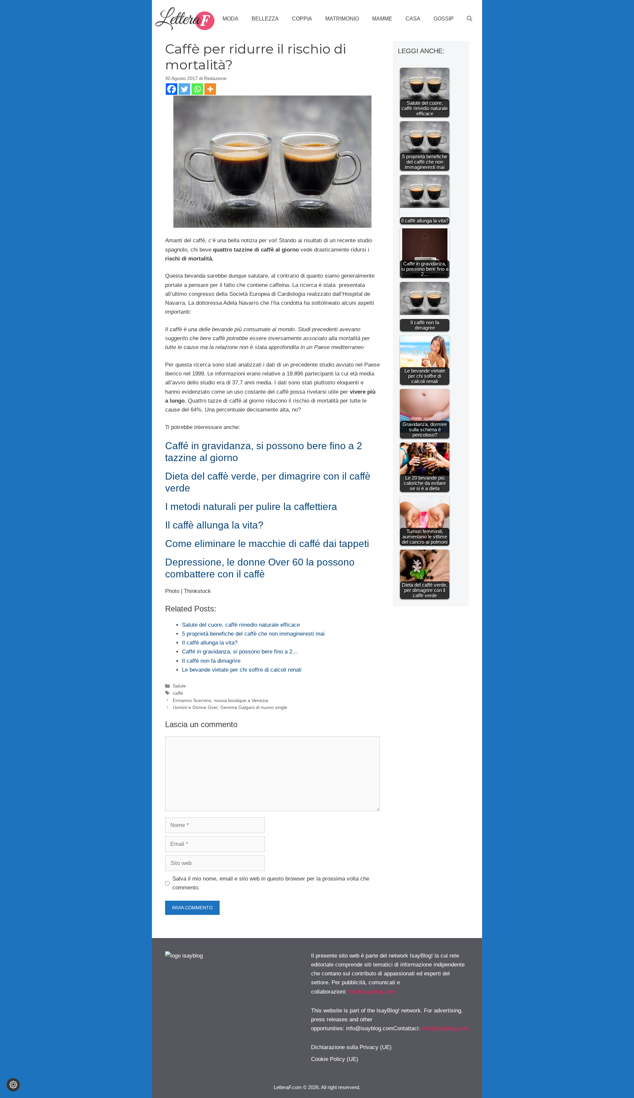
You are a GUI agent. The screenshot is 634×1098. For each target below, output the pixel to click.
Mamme (382, 18)
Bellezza (265, 18)
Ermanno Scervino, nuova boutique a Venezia (220, 700)
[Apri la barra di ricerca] (469, 19)
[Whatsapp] (197, 89)
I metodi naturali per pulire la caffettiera (251, 506)
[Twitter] (184, 89)
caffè (178, 693)
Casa (412, 18)
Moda (230, 18)
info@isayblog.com (372, 992)
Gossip (444, 18)
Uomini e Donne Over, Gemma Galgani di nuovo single (230, 707)
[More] (210, 89)
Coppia (302, 18)
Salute (179, 685)
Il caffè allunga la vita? (214, 525)
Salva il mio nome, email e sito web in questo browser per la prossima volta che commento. (270, 883)
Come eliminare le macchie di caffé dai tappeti (267, 543)
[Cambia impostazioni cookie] (13, 1084)
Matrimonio (342, 18)
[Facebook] (171, 89)
